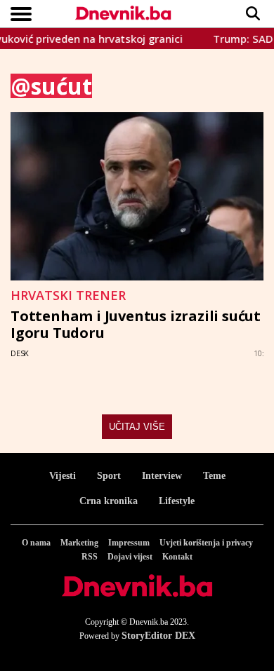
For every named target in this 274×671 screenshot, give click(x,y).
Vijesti (62, 475)
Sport (109, 475)
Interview (162, 475)
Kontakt (177, 557)
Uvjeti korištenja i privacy (206, 543)
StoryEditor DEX (158, 635)
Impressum (129, 543)
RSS (89, 557)
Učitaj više (137, 426)
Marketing (79, 543)
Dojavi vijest (129, 557)
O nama (36, 543)
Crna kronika (108, 501)
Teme (214, 475)
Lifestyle (177, 501)
